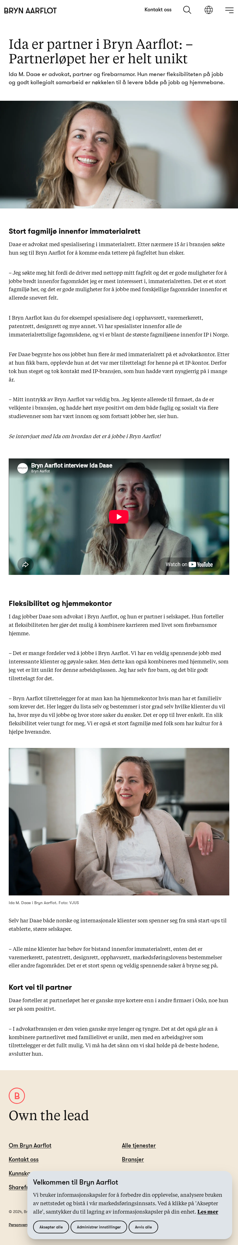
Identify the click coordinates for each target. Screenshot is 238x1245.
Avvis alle (143, 1226)
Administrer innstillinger (99, 1226)
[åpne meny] (229, 10)
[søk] (187, 10)
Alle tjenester (139, 1145)
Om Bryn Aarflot (30, 1145)
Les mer (207, 1212)
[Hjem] (30, 11)
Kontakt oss (158, 9)
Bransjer (133, 1159)
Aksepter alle (51, 1226)
